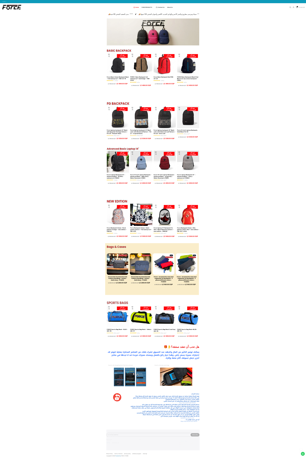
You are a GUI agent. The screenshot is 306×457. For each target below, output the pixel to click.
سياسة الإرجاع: (195, 394)
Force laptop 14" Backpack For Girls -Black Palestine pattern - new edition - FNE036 (163, 229)
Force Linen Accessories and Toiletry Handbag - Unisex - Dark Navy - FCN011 (140, 278)
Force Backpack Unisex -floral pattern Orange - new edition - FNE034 (117, 229)
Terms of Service (118, 453)
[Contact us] (303, 454)
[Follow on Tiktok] (187, 440)
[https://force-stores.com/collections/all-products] (153, 31)
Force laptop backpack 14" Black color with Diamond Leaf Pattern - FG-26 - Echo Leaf (164, 131)
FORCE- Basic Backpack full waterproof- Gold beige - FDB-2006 (140, 78)
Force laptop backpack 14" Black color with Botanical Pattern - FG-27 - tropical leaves (141, 131)
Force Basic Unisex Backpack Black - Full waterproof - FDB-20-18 (118, 78)
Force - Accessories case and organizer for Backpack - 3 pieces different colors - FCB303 (163, 279)
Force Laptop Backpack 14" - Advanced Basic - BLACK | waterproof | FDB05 (116, 176)
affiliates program (136, 453)
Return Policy (109, 453)
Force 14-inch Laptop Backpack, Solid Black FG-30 (187, 131)
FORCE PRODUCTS (147, 7)
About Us (170, 7)
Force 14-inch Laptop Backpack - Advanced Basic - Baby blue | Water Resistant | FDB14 (140, 176)
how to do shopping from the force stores (120, 365)
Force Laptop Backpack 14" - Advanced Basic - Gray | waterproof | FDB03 (186, 176)
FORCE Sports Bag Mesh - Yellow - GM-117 (141, 330)
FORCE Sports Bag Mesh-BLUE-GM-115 (187, 330)
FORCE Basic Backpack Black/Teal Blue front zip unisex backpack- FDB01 (187, 78)
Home (137, 7)
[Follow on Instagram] (182, 440)
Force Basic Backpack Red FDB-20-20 (164, 78)
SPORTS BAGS (117, 303)
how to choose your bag (162, 365)
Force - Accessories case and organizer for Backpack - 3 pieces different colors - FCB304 (186, 279)
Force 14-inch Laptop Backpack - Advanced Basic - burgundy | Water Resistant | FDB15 (164, 176)
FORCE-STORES (124, 456)
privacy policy (127, 453)
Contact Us (161, 7)
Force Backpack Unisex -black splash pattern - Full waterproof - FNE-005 (141, 229)
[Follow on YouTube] (185, 440)
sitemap (145, 453)
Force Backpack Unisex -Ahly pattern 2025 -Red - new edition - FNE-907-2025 (188, 229)
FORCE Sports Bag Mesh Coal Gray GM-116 (164, 330)
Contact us (115, 441)
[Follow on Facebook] (181, 440)
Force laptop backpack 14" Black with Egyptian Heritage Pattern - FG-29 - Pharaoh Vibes (117, 131)
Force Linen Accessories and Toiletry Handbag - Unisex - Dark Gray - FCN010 (117, 278)
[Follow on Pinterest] (184, 440)
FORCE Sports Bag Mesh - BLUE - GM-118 (117, 330)
